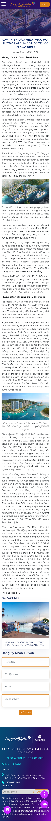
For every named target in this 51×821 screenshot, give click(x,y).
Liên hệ (17, 764)
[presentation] (4, 620)
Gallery (5, 764)
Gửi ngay (25, 712)
